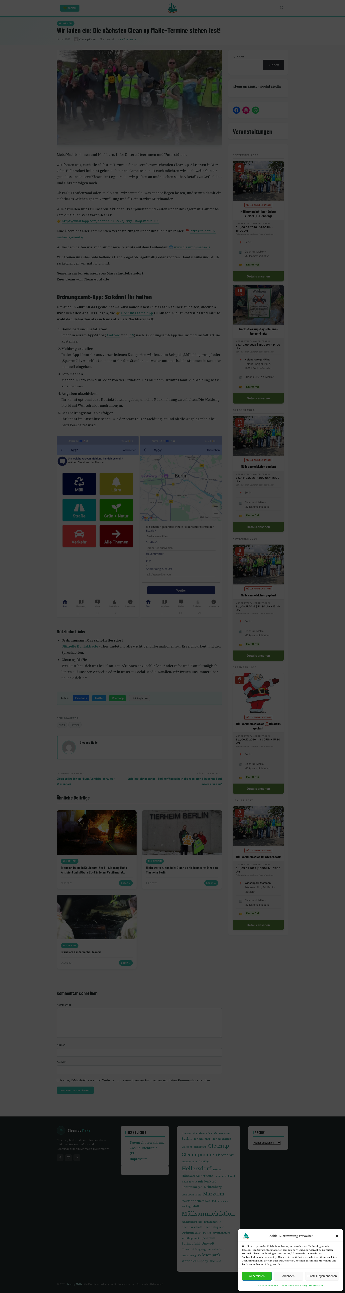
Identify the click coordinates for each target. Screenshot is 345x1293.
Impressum (316, 1285)
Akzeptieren (257, 1276)
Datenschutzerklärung (294, 1285)
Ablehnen (288, 1276)
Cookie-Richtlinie (268, 1285)
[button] (337, 1236)
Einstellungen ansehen (322, 1276)
